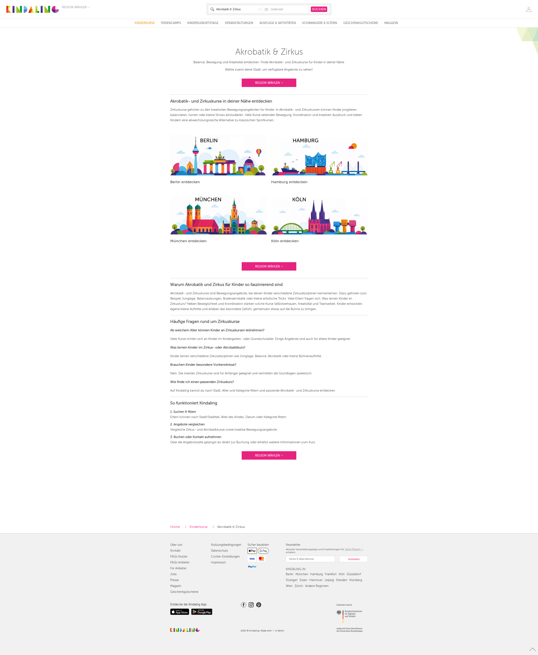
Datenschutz (219, 550)
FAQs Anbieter (180, 562)
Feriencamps (171, 23)
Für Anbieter (178, 568)
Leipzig (329, 580)
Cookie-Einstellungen (225, 556)
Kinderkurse (145, 23)
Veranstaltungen (239, 23)
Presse (174, 580)
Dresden (341, 580)
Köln (342, 574)
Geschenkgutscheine (360, 23)
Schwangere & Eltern (319, 23)
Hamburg (316, 574)
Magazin (391, 23)
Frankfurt (331, 574)
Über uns (176, 544)
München (301, 574)
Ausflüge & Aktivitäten (278, 23)
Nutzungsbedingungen (226, 544)
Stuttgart (292, 580)
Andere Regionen (316, 586)
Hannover (316, 580)
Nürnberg (355, 580)
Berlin (289, 574)
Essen (303, 580)
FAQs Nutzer (178, 556)
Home (175, 527)
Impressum (218, 562)
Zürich (299, 586)
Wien (289, 586)
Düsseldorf (354, 574)
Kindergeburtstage (203, 23)
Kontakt (175, 550)
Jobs (173, 574)
